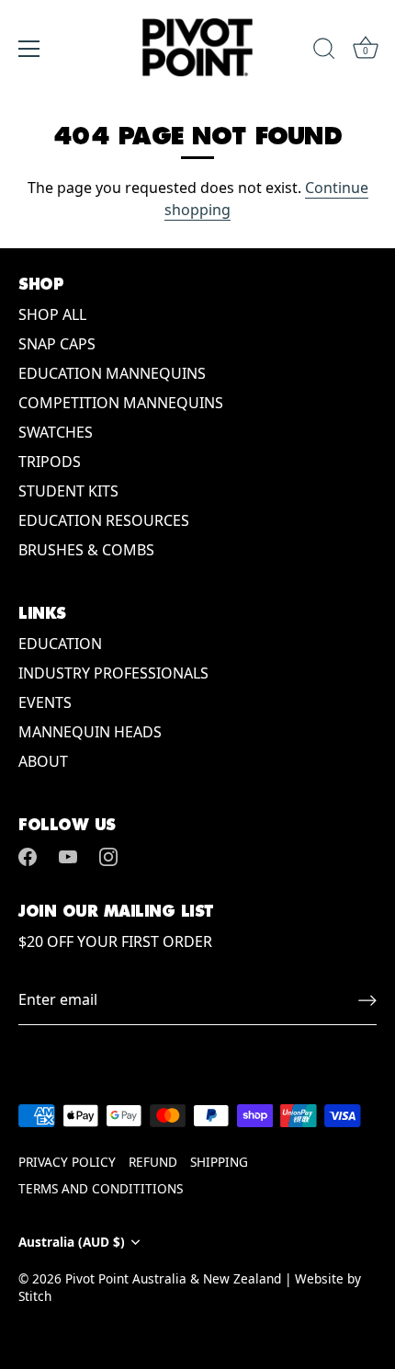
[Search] (324, 51)
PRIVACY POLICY (67, 1161)
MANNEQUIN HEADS (90, 732)
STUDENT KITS (68, 491)
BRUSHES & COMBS (86, 550)
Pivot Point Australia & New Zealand (173, 1278)
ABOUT (43, 761)
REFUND (153, 1161)
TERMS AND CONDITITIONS (100, 1188)
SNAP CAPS (57, 344)
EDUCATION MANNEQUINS (112, 373)
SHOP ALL (52, 314)
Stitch (34, 1296)
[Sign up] (367, 1000)
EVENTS (45, 702)
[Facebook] (27, 855)
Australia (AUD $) (71, 1241)
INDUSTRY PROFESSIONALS (113, 673)
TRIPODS (49, 461)
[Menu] (29, 49)
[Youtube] (68, 855)
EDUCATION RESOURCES (103, 520)
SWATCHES (55, 432)
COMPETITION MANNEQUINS (120, 403)
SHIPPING (219, 1161)
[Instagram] (108, 855)
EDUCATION (60, 643)
